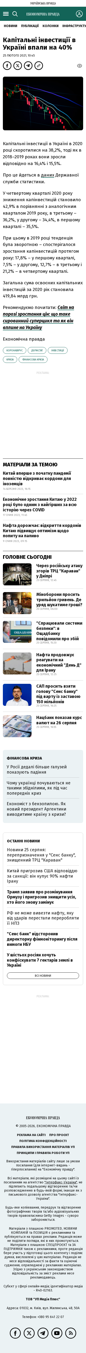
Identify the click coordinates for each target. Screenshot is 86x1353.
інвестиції (57, 350)
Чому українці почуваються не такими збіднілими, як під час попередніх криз (38, 788)
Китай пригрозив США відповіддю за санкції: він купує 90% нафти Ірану (42, 876)
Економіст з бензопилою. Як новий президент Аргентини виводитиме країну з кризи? (36, 809)
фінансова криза (33, 359)
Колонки (51, 26)
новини (10, 26)
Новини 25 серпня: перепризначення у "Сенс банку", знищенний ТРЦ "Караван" (41, 855)
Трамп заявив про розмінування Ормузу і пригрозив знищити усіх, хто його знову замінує (41, 897)
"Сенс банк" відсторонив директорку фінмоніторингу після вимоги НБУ (42, 939)
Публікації (30, 26)
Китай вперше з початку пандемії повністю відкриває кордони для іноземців (37, 478)
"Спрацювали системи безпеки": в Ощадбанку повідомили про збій (59, 631)
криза (10, 359)
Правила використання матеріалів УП (43, 1147)
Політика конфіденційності (43, 1141)
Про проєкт (59, 1135)
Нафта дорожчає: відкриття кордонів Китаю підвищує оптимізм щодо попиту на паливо (42, 530)
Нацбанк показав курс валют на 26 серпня (59, 720)
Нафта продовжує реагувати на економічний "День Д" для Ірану (58, 662)
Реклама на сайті (31, 1135)
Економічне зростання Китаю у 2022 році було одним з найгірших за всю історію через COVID (40, 504)
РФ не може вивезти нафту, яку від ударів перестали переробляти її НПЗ (43, 918)
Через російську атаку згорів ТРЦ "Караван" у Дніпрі (59, 571)
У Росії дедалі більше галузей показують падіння (37, 769)
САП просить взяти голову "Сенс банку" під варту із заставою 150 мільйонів (58, 694)
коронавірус (14, 350)
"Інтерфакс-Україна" (60, 1182)
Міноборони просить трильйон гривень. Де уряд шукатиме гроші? (59, 599)
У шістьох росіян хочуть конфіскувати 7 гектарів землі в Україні (40, 960)
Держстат (37, 350)
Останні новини (23, 841)
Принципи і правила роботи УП (43, 1153)
